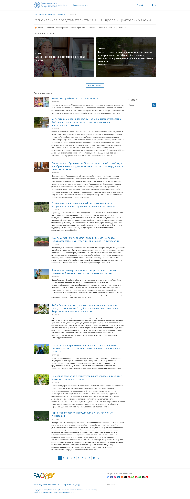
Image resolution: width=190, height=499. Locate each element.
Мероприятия (62, 27)
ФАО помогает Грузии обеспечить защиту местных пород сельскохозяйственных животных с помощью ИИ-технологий (85, 239)
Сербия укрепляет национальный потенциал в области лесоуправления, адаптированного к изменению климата (83, 205)
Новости (51, 27)
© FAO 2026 (110, 484)
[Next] (98, 458)
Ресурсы (92, 27)
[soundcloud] (122, 477)
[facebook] (111, 477)
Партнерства (120, 27)
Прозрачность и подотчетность (65, 492)
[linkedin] (118, 477)
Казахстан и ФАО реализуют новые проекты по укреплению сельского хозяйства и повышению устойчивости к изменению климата (85, 348)
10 (94, 458)
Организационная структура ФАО (46, 485)
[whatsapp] (139, 477)
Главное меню (79, 5)
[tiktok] (125, 477)
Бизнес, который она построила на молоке (60, 56)
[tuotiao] (129, 477)
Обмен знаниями (105, 27)
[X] (143, 477)
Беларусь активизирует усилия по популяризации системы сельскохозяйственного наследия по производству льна (83, 272)
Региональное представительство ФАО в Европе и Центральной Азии (50, 14)
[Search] (154, 5)
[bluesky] (108, 477)
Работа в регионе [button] (78, 27)
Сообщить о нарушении (43, 492)
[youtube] (146, 477)
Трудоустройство (40, 490)
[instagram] (115, 477)
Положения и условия (67, 490)
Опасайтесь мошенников (86, 490)
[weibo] (136, 477)
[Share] (151, 5)
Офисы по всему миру (72, 485)
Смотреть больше (95, 85)
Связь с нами (53, 490)
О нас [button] (40, 27)
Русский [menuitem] (140, 5)
